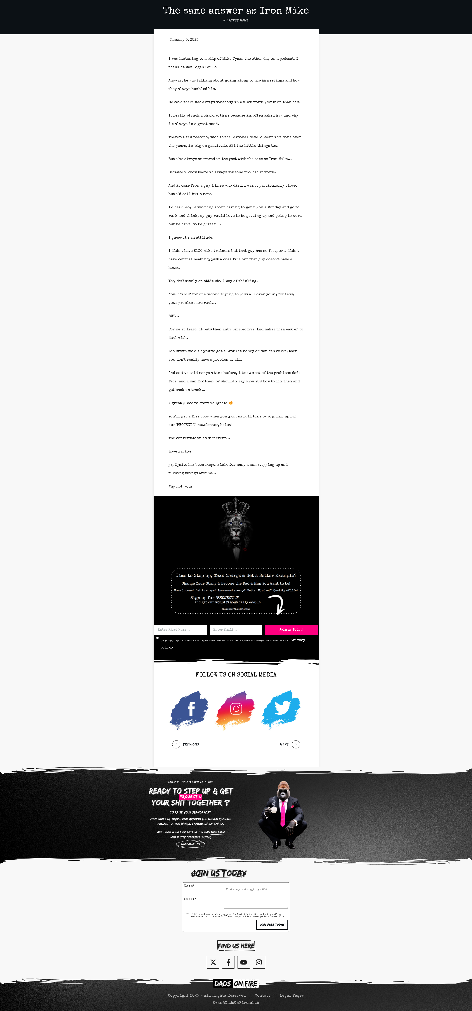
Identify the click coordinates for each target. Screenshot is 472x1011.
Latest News (238, 20)
